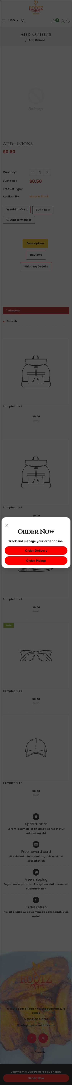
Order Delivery (36, 550)
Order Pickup (36, 560)
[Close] (7, 524)
